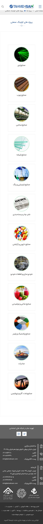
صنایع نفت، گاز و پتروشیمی (21, 393)
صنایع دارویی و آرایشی (21, 244)
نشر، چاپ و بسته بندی (21, 214)
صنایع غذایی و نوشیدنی (21, 304)
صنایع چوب (21, 95)
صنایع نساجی (21, 125)
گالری (13, 511)
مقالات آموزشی (25, 507)
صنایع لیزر (21, 65)
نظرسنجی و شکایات (28, 511)
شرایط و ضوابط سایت (17, 515)
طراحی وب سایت (33, 520)
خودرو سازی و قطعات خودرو (22, 274)
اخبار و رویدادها (35, 507)
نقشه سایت (6, 511)
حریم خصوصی (30, 515)
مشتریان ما (9, 507)
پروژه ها (29, 11)
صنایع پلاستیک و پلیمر (21, 333)
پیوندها (19, 511)
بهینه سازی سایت (19, 520)
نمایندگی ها (39, 511)
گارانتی (16, 507)
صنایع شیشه (22, 154)
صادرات (21, 363)
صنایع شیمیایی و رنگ (21, 184)
